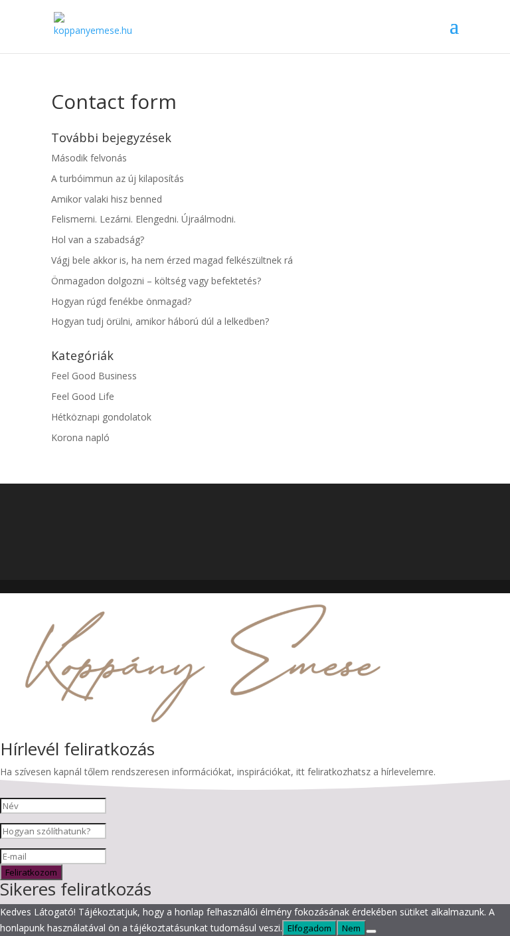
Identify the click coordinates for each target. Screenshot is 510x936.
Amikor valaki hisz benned (106, 199)
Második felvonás (89, 157)
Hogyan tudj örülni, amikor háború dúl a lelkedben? (160, 321)
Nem (351, 928)
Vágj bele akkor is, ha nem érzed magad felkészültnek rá (172, 260)
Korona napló (80, 437)
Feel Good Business (94, 375)
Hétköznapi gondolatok (101, 417)
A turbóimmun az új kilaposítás (117, 178)
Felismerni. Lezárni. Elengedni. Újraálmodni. (143, 219)
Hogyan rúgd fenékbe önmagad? (121, 301)
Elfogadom (309, 928)
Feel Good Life (82, 396)
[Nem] (371, 931)
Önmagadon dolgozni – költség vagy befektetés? (156, 280)
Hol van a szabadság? (97, 239)
